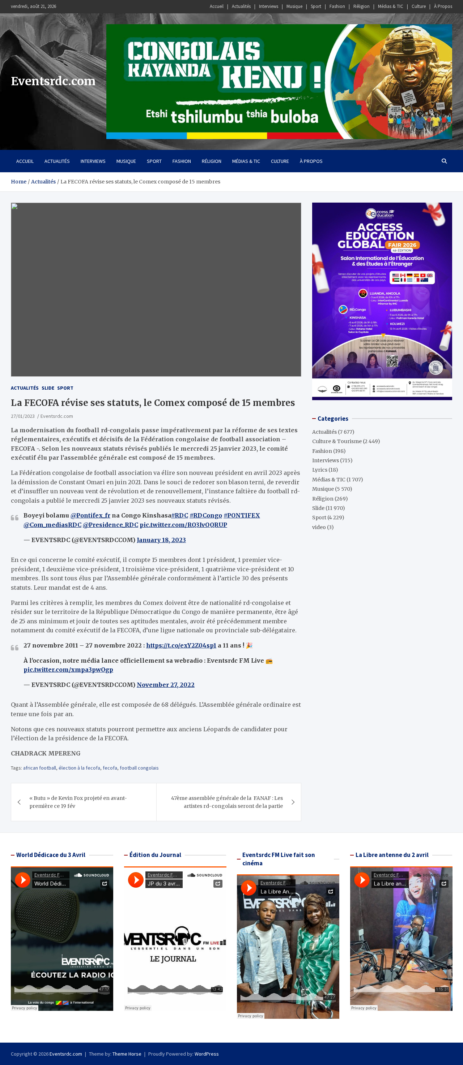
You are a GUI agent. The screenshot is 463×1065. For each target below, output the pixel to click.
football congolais (139, 768)
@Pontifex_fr (90, 515)
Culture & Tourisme (337, 441)
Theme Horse (126, 1054)
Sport (316, 6)
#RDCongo (206, 515)
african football (39, 768)
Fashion (337, 6)
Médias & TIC (390, 6)
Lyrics (319, 470)
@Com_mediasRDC (52, 524)
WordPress (207, 1054)
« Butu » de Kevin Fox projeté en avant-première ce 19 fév (78, 802)
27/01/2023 (23, 416)
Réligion (361, 6)
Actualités (241, 6)
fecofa (110, 768)
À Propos (443, 6)
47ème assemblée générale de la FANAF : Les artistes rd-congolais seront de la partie (227, 802)
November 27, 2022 (166, 684)
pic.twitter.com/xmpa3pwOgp (68, 669)
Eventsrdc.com (53, 81)
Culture (419, 6)
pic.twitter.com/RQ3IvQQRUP (183, 524)
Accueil (217, 6)
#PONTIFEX (242, 515)
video (319, 527)
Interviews (268, 6)
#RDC (179, 515)
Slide (48, 388)
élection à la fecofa (79, 768)
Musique (294, 6)
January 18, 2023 (161, 540)
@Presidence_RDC (110, 524)
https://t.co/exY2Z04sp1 (181, 645)
